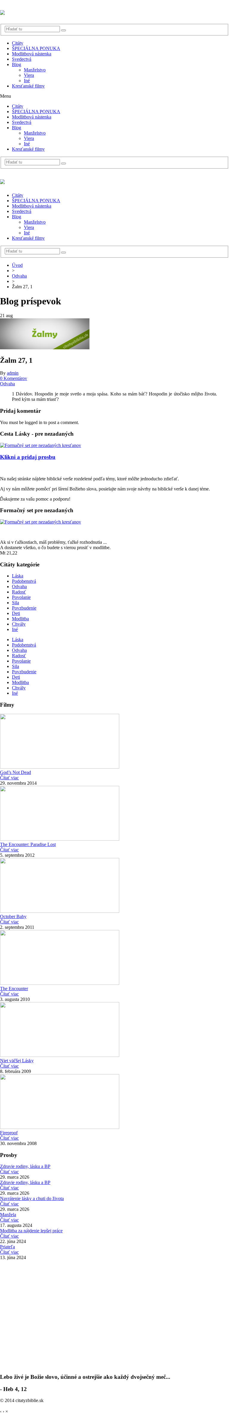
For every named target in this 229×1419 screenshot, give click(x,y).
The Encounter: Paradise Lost (28, 844)
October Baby (13, 916)
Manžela (8, 1214)
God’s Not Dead (15, 772)
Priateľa (7, 1246)
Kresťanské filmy (28, 85)
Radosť (19, 591)
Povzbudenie (24, 607)
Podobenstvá (24, 581)
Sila (15, 602)
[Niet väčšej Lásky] (59, 1055)
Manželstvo (35, 69)
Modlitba (20, 618)
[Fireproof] (59, 1127)
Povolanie (21, 597)
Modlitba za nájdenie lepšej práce (31, 1230)
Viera (29, 75)
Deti (16, 613)
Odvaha (19, 275)
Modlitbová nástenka (31, 53)
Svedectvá (21, 59)
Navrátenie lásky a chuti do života (32, 1198)
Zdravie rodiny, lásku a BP (25, 1166)
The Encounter (14, 988)
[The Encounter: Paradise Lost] (59, 839)
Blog (16, 64)
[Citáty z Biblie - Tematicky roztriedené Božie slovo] (2, 11)
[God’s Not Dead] (59, 767)
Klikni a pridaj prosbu (27, 457)
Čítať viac (9, 777)
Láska (17, 575)
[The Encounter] (59, 983)
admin (12, 373)
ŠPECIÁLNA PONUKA (36, 48)
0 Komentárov (13, 378)
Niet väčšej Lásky (17, 1060)
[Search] (63, 30)
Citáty (17, 43)
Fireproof (9, 1132)
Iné (27, 80)
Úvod (17, 265)
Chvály (19, 624)
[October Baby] (59, 911)
